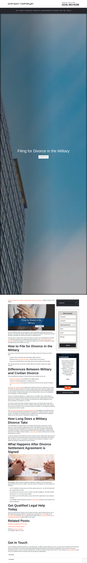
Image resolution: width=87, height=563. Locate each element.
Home (17, 10)
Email (61, 328)
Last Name (63, 320)
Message (62, 336)
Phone (62, 332)
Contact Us (68, 10)
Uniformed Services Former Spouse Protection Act (23, 410)
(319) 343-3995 (71, 550)
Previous (66, 387)
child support (35, 499)
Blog (64, 10)
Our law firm (45, 515)
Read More (69, 374)
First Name (63, 316)
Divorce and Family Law (46, 10)
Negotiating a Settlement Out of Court (17, 524)
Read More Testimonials (67, 392)
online (43, 514)
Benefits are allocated (15, 382)
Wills (61, 10)
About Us (21, 10)
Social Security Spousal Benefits (16, 526)
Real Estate (55, 10)
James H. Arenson (18, 529)
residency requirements (16, 387)
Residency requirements (16, 379)
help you (23, 515)
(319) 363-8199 (70, 4)
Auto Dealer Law (28, 10)
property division (33, 431)
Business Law (37, 10)
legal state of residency (23, 359)
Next (69, 387)
